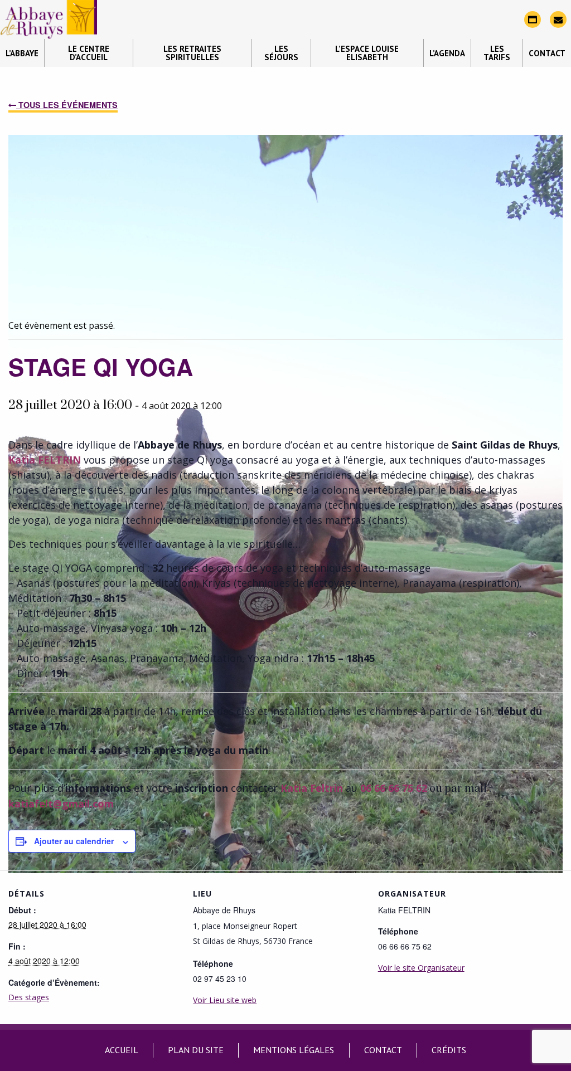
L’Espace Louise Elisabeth (367, 53)
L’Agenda (447, 53)
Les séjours (281, 53)
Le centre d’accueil (88, 53)
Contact (547, 53)
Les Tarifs (496, 53)
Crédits (449, 1049)
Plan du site (196, 1049)
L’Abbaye (22, 53)
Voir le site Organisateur (421, 967)
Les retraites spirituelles (192, 53)
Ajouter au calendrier (74, 840)
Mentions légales (293, 1049)
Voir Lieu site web (225, 1000)
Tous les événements (67, 104)
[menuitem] (22, 53)
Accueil (121, 1049)
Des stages (28, 997)
